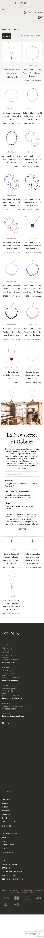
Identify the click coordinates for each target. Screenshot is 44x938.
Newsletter (9, 480)
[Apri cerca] (24, 12)
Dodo (12, 66)
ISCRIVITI (22, 529)
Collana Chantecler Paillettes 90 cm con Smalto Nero (32, 202)
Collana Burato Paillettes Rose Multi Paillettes (32, 375)
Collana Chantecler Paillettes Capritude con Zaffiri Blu (32, 245)
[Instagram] (8, 723)
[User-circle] (30, 12)
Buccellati (12, 550)
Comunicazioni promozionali (17, 491)
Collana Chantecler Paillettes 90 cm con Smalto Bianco (32, 159)
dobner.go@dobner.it (10, 680)
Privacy (19, 892)
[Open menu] (3, 10)
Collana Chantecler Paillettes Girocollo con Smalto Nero (11, 332)
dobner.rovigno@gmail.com (13, 716)
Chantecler (32, 66)
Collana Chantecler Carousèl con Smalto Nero (11, 116)
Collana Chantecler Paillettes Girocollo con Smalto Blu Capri (32, 288)
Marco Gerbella (12, 368)
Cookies (25, 892)
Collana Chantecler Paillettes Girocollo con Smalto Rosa (32, 332)
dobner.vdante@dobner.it (12, 698)
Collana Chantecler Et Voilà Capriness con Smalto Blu (11, 159)
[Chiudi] (41, 403)
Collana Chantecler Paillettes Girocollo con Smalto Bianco (11, 288)
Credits (32, 892)
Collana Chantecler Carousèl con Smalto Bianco (32, 73)
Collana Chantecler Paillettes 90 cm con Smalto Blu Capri (11, 202)
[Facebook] (3, 723)
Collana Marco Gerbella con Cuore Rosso (11, 375)
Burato (32, 368)
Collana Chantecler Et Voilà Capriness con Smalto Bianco (32, 116)
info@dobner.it (8, 662)
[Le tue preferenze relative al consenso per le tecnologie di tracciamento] (32, 934)
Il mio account (37, 12)
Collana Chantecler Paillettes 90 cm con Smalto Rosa (11, 245)
